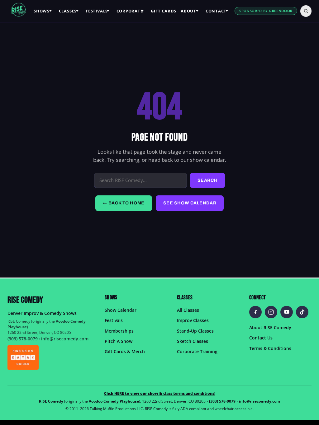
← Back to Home (124, 203)
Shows (42, 11)
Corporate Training (197, 351)
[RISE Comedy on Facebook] (255, 312)
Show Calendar (120, 310)
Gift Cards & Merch (125, 351)
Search (207, 180)
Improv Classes (193, 320)
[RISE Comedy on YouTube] (286, 312)
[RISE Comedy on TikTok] (302, 312)
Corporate (130, 11)
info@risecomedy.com (64, 339)
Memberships (119, 331)
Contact (216, 11)
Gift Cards (163, 11)
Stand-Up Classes (195, 331)
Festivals (97, 11)
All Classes (188, 310)
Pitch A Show (118, 341)
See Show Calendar (190, 203)
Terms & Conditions (270, 348)
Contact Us (261, 338)
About (188, 11)
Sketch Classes (192, 341)
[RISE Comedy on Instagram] (271, 312)
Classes (68, 11)
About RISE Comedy (270, 327)
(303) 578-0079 (22, 339)
